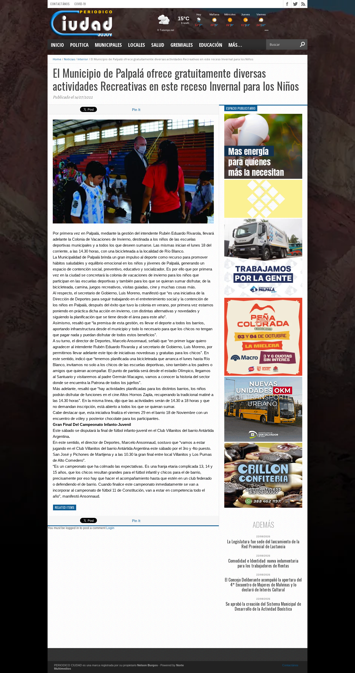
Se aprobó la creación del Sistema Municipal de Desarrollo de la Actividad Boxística (263, 606)
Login (110, 528)
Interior (82, 59)
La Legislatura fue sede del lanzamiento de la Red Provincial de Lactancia (263, 544)
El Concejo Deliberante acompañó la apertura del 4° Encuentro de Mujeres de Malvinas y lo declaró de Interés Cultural (263, 584)
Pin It (136, 110)
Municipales (108, 44)
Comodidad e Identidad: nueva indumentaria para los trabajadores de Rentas (263, 563)
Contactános (290, 665)
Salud (157, 44)
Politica (79, 44)
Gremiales (181, 44)
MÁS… (235, 44)
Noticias (69, 59)
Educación (210, 44)
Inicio (57, 44)
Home (57, 59)
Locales (136, 44)
